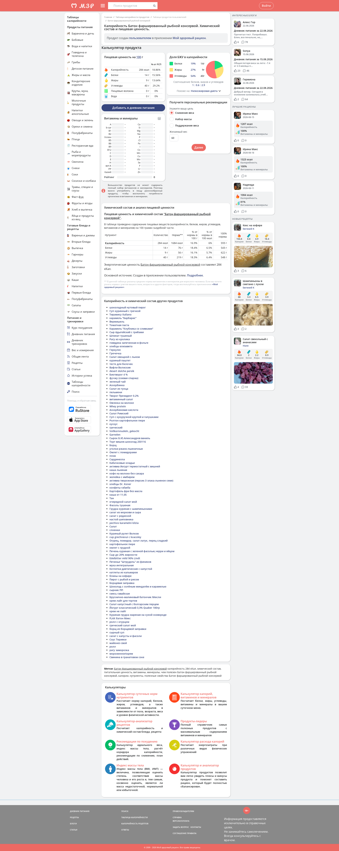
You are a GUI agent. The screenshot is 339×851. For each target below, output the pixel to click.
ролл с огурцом (119, 622)
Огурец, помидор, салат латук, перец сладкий (138, 540)
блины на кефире (120, 576)
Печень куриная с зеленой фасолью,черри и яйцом (141, 551)
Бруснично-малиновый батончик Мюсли (135, 597)
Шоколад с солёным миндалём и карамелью (137, 586)
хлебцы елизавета (120, 346)
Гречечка (115, 353)
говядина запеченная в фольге (128, 342)
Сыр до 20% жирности (123, 554)
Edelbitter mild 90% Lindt (124, 558)
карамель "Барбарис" (122, 318)
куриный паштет (119, 360)
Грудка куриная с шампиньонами (130, 508)
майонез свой (118, 643)
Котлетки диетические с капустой (130, 569)
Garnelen (114, 434)
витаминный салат (121, 399)
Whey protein (117, 406)
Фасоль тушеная (119, 505)
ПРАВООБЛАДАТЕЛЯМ (183, 811)
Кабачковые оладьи (122, 463)
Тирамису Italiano (120, 314)
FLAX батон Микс (120, 618)
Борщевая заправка (121, 583)
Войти (266, 6)
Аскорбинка (116, 385)
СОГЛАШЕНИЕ (179, 833)
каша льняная (118, 470)
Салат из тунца (118, 388)
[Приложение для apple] (82, 419)
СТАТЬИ (73, 829)
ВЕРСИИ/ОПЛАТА (181, 821)
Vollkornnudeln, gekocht (124, 431)
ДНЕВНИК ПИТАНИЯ (79, 811)
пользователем (140, 38)
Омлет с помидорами (123, 452)
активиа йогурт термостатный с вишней (134, 466)
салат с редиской (120, 516)
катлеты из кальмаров (123, 572)
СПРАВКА (177, 817)
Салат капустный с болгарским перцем (134, 604)
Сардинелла (117, 459)
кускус (113, 424)
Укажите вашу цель (181, 108)
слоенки (114, 530)
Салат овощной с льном (124, 357)
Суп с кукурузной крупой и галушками (133, 417)
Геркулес (115, 349)
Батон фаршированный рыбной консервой (129, 20)
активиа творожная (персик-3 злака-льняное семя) (141, 480)
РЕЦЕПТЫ (74, 817)
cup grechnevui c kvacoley (125, 537)
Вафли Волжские (120, 367)
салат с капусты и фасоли (125, 636)
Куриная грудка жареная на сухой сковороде (137, 614)
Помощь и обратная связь (81, 400)
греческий (115, 427)
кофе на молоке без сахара (126, 473)
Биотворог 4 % (118, 374)
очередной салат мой (123, 501)
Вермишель (116, 321)
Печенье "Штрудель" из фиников (130, 561)
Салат (113, 526)
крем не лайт (117, 611)
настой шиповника (121, 519)
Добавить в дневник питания (133, 108)
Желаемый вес (178, 131)
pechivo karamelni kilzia (124, 523)
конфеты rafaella (119, 487)
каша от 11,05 (118, 494)
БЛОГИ (73, 823)
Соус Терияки (117, 639)
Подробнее (195, 275)
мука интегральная (121, 565)
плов (112, 455)
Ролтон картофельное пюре (127, 420)
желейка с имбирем (122, 477)
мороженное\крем (121, 653)
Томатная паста (119, 325)
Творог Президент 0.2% (124, 395)
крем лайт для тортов (123, 600)
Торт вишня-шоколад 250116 (127, 441)
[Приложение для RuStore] (82, 409)
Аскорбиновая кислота (123, 410)
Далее (198, 147)
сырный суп (116, 632)
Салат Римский (118, 413)
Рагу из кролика (119, 339)
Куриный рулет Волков (124, 533)
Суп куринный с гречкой (124, 311)
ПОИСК (124, 811)
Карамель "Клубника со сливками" (131, 328)
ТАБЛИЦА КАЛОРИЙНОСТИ (134, 817)
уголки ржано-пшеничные (126, 448)
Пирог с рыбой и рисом (124, 579)
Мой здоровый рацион (189, 38)
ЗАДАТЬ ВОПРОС (181, 827)
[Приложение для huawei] (82, 429)
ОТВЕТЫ (125, 829)
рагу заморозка (119, 650)
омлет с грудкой (119, 547)
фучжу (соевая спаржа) (123, 378)
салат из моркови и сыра (125, 512)
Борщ (113, 445)
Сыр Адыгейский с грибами (126, 332)
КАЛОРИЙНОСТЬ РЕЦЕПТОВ (134, 823)
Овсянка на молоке (121, 402)
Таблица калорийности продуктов (132, 17)
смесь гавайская (119, 593)
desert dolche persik (121, 371)
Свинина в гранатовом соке (126, 657)
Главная (108, 17)
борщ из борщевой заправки (127, 629)
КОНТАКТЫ (196, 827)
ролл (112, 646)
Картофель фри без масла (125, 491)
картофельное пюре (122, 544)
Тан (111, 498)
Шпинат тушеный (120, 335)
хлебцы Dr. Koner (120, 484)
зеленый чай (117, 381)
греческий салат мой (122, 625)
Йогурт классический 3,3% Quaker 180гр (134, 607)
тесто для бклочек (121, 364)
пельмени (115, 392)
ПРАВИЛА (191, 833)
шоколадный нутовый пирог (127, 307)
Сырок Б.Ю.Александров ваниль (129, 438)
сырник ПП (116, 590)
